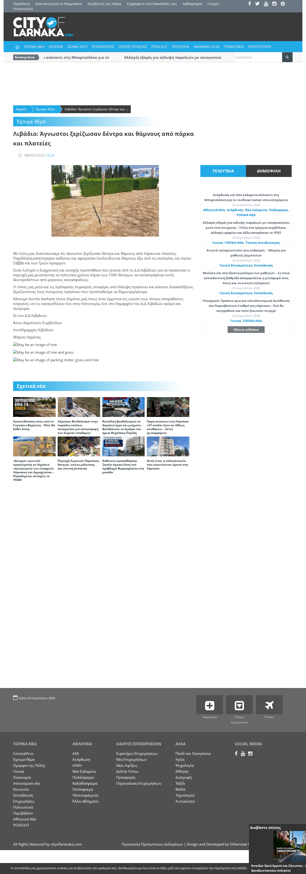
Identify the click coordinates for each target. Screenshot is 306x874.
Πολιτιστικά (23, 807)
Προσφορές (126, 777)
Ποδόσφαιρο (278, 210)
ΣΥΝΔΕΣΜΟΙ (234, 46)
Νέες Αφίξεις (126, 765)
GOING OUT (77, 46)
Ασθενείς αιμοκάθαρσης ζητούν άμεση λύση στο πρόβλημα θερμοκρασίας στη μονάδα (123, 466)
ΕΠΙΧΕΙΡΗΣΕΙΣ (103, 46)
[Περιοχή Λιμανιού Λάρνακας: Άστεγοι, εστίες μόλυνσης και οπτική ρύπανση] (79, 446)
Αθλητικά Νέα (214, 210)
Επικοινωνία (23, 8)
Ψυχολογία (184, 765)
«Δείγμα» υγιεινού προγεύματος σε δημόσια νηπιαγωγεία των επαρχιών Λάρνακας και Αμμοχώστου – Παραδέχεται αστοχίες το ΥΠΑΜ (33, 470)
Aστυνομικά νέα (26, 783)
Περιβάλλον (23, 813)
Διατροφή (183, 777)
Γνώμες (213, 3)
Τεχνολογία (184, 795)
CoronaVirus (23, 753)
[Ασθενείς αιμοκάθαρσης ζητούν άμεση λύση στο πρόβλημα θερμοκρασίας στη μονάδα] (123, 446)
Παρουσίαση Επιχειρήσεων (138, 783)
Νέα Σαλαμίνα (256, 210)
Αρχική (21, 109)
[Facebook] (251, 4)
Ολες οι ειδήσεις (246, 329)
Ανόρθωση (235, 210)
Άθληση (181, 771)
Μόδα (180, 789)
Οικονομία (22, 777)
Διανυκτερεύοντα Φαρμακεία (58, 3)
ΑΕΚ (75, 753)
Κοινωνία (21, 789)
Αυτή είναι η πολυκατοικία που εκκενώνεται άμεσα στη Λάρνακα (167, 464)
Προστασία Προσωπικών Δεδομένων (152, 844)
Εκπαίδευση (263, 265)
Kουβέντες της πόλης (104, 3)
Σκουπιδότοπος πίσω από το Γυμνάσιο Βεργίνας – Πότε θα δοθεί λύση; (34, 425)
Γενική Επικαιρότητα (235, 265)
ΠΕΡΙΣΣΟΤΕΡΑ (259, 46)
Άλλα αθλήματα (85, 801)
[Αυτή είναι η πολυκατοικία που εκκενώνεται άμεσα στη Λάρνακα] (168, 446)
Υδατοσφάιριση (85, 795)
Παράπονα (21, 3)
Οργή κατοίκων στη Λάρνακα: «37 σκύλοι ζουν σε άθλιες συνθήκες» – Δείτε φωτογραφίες (168, 427)
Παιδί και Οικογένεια (193, 753)
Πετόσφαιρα (82, 789)
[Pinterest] (284, 4)
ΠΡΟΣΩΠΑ (180, 46)
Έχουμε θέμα (45, 109)
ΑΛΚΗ (77, 765)
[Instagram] (276, 4)
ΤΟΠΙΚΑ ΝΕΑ (34, 46)
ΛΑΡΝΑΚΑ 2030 (206, 46)
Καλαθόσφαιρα (85, 783)
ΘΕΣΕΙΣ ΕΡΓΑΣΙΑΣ (133, 46)
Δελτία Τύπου (127, 771)
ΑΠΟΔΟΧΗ (259, 868)
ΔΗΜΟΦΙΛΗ (269, 171)
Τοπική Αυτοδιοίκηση (263, 242)
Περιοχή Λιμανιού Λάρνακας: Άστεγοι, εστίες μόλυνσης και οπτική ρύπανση (78, 464)
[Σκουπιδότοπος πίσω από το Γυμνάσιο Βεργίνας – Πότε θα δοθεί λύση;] (34, 406)
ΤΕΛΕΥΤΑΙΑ (223, 171)
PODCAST (159, 46)
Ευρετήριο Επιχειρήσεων (137, 753)
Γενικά (217, 242)
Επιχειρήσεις (23, 801)
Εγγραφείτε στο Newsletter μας (152, 3)
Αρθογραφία (192, 3)
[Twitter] (259, 4)
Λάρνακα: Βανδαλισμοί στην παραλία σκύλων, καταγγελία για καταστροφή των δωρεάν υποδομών (78, 427)
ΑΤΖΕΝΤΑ (56, 46)
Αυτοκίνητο (185, 801)
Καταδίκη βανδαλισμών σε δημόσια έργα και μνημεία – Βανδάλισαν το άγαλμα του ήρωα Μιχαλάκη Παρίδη (122, 427)
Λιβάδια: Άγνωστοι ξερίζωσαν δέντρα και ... (96, 109)
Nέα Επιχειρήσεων (131, 759)
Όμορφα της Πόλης (29, 765)
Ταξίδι (180, 783)
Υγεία (179, 759)
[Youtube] (267, 4)
